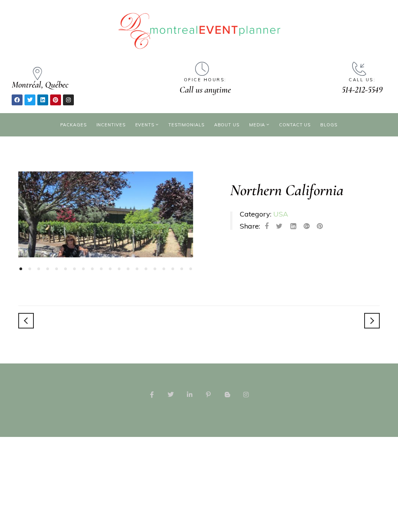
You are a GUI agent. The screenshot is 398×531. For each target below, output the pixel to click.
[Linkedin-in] (189, 394)
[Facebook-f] (152, 394)
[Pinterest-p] (208, 394)
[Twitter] (29, 99)
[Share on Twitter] (279, 226)
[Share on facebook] (267, 226)
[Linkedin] (42, 99)
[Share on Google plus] (306, 226)
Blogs (328, 125)
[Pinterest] (55, 99)
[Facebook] (17, 99)
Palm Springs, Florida (26, 321)
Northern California (287, 190)
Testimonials (186, 125)
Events (144, 125)
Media (257, 125)
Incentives (111, 125)
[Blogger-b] (227, 394)
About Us (226, 125)
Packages (73, 125)
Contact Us (295, 125)
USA (280, 214)
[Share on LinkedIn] (293, 226)
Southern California (372, 321)
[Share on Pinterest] (320, 226)
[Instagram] (68, 99)
